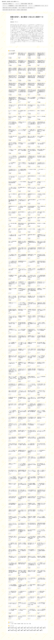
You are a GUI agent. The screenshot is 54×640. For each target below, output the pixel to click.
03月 (19, 627)
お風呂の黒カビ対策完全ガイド (8, 3)
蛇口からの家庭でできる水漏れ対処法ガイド (27, 7)
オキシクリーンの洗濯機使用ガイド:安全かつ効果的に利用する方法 (15, 5)
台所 (12, 623)
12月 (29, 627)
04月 (16, 628)
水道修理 (19, 623)
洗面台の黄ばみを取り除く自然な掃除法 (10, 7)
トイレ (17, 21)
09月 (38, 627)
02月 (22, 627)
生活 (27, 623)
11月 (32, 627)
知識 (30, 623)
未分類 (15, 623)
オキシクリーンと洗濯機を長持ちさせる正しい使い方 (38, 5)
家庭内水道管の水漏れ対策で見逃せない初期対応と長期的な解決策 (15, 9)
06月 (10, 627)
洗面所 (22, 623)
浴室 (25, 623)
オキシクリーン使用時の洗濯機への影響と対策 (24, 3)
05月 (13, 627)
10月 (35, 627)
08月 (42, 627)
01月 (26, 627)
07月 (45, 627)
